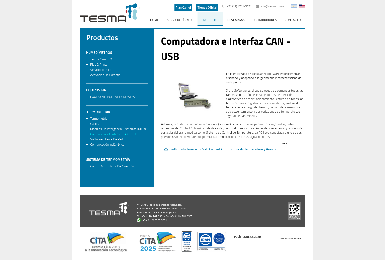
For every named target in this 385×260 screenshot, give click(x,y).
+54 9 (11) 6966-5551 (155, 220)
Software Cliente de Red (106, 139)
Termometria (98, 118)
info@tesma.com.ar (273, 6)
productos (210, 19)
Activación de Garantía (105, 74)
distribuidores (265, 19)
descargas (236, 19)
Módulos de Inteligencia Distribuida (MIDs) (118, 128)
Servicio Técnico (180, 19)
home (154, 19)
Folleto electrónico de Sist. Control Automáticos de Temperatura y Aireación (224, 149)
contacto (293, 19)
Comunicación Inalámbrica (107, 144)
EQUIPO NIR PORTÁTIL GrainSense (113, 96)
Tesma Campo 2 (101, 59)
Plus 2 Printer (99, 64)
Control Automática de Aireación (112, 166)
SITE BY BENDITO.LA (290, 238)
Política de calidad (247, 237)
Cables (94, 123)
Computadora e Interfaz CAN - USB (113, 134)
